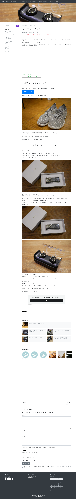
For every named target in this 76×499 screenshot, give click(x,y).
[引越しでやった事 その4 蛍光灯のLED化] (70, 354)
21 (58, 485)
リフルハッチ (9, 1)
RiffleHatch (40, 496)
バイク (14, 1)
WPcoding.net (30, 477)
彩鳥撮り (29, 478)
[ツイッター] (9, 479)
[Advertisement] (46, 59)
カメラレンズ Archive (9, 51)
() (29, 32)
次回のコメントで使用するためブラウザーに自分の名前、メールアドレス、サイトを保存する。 (39, 447)
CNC (6, 43)
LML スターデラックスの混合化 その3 (31, 404)
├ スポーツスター (8, 38)
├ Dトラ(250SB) (8, 36)
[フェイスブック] (11, 479)
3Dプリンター (7, 44)
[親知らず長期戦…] (25, 354)
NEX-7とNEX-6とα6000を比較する (36, 323)
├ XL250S (7, 39)
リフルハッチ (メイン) (9, 31)
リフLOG (3, 1)
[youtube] (12, 479)
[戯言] (43, 354)
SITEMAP (56, 1)
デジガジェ (34, 1)
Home (23, 25)
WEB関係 (40, 1)
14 (58, 483)
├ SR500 (7, 37)
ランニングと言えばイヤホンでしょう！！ (32, 76)
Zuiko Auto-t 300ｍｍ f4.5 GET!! (36, 337)
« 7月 (51, 490)
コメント (24, 415)
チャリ (29, 1)
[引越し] (34, 354)
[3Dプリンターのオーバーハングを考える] (52, 354)
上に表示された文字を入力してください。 (31, 452)
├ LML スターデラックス (9, 41)
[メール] (6, 479)
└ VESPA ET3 (7, 42)
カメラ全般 (7, 49)
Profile (51, 1)
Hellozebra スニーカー (28, 92)
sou (37, 32)
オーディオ (7, 48)
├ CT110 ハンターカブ (9, 34)
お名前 (24, 430)
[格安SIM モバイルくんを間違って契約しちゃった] (61, 354)
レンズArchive (24, 1)
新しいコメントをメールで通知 (29, 457)
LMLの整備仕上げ (66, 404)
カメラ (18, 1)
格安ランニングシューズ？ (28, 74)
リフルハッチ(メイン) (32, 476)
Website (24, 442)
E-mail (24, 436)
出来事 (6, 32)
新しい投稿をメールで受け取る (29, 460)
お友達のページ (46, 1)
